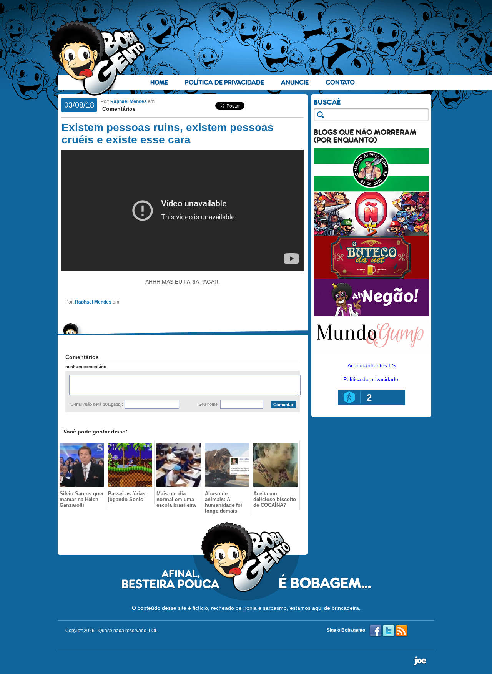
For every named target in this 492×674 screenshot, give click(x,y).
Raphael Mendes (128, 101)
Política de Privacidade (224, 82)
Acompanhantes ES (371, 365)
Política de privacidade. (371, 379)
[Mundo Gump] (371, 353)
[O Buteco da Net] (371, 277)
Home (159, 82)
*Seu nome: (208, 404)
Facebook (375, 630)
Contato (340, 82)
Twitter (388, 630)
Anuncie (295, 82)
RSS (401, 630)
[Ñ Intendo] (371, 234)
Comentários (118, 109)
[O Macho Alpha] (371, 190)
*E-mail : (96, 404)
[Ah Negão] (371, 314)
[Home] (98, 58)
